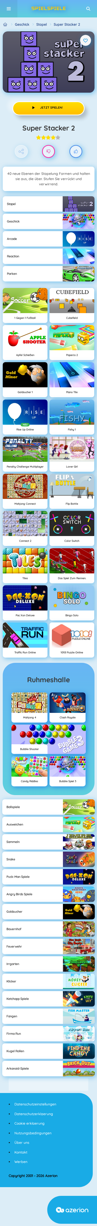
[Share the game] (21, 151)
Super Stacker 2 (67, 24)
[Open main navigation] (8, 8)
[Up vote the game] (76, 151)
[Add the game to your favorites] (85, 40)
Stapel (41, 24)
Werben (20, 1161)
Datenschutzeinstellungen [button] (35, 1104)
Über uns (21, 1142)
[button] (88, 8)
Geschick (22, 24)
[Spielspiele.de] (5, 24)
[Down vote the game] (48, 151)
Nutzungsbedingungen (32, 1133)
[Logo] (48, 8)
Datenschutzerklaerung (33, 1114)
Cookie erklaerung (29, 1123)
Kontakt (20, 1152)
